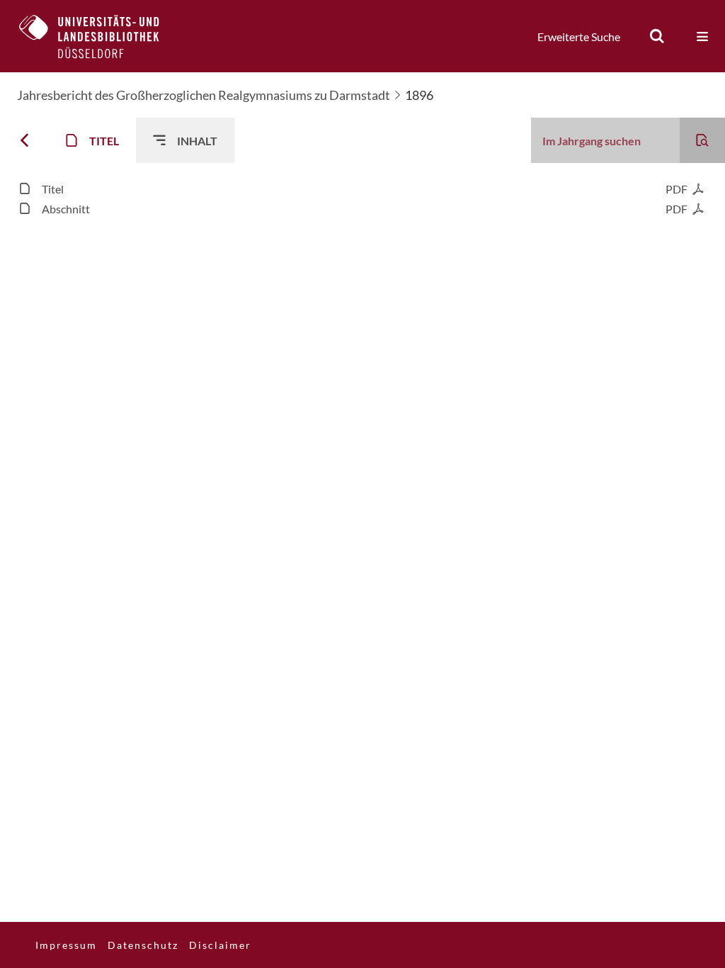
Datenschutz (143, 945)
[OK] (657, 36)
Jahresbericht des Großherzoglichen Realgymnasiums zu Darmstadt (203, 95)
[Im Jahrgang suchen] (702, 140)
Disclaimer (220, 945)
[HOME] (99, 36)
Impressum (66, 945)
